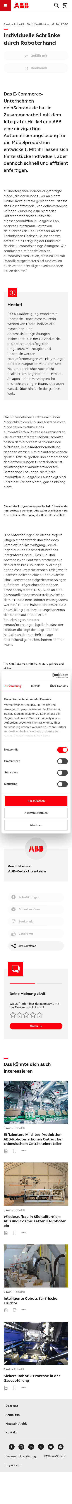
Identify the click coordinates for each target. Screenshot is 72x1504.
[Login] (65, 5)
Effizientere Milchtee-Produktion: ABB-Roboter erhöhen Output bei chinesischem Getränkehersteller (33, 1139)
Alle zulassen (36, 800)
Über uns (12, 1406)
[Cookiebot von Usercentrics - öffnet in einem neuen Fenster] (52, 675)
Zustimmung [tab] (13, 686)
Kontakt (11, 1432)
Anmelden (13, 1415)
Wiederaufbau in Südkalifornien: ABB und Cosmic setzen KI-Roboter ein (35, 1221)
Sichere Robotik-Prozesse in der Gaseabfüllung (32, 1378)
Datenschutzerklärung (21, 1456)
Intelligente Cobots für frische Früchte (30, 1300)
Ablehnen (36, 825)
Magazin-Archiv (17, 1423)
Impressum (13, 1465)
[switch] (62, 761)
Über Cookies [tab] (59, 686)
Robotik (19, 1128)
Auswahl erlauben (36, 812)
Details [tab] (35, 686)
